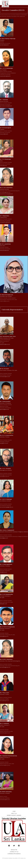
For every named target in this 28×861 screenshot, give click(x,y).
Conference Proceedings (14, 853)
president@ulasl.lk (4, 44)
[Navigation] (5, 9)
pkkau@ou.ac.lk (3, 603)
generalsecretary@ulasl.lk (6, 105)
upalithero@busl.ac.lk (5, 344)
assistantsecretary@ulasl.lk (6, 193)
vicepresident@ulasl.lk (5, 76)
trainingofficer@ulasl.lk (5, 222)
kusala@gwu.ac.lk (4, 538)
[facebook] (9, 845)
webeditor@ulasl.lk (4, 250)
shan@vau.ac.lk (3, 572)
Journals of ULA (14, 851)
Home (14, 811)
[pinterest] (19, 845)
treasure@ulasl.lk (4, 134)
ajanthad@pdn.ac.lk (4, 409)
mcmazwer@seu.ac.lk (5, 376)
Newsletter (14, 849)
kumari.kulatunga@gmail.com (6, 507)
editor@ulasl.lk (3, 165)
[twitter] (14, 845)
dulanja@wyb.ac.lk (4, 636)
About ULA (14, 813)
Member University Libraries (14, 815)
